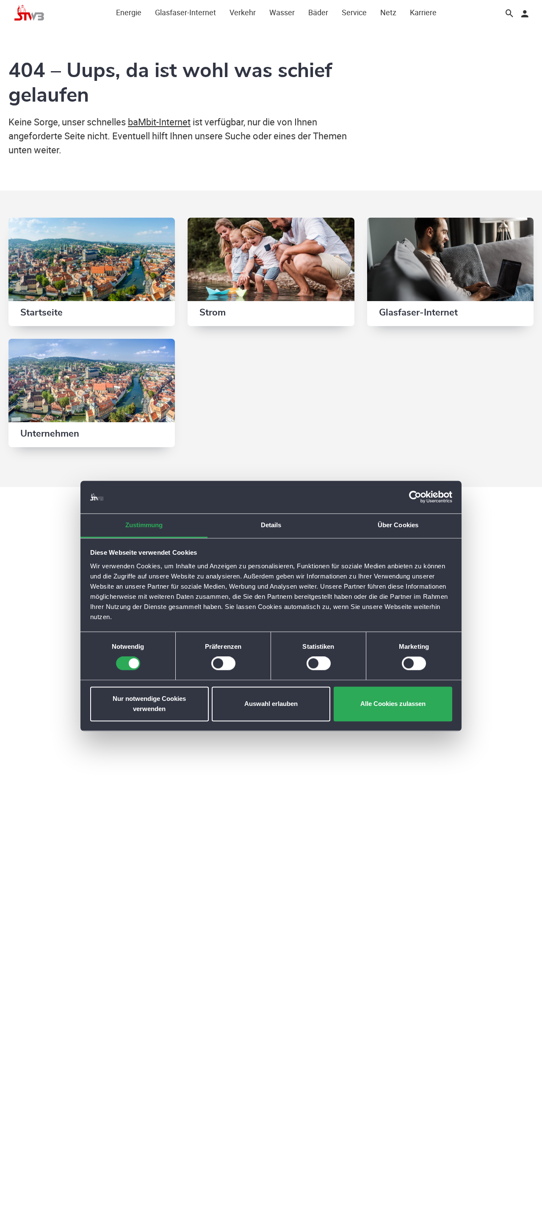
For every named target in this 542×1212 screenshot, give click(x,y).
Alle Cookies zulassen (393, 703)
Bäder (318, 12)
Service (354, 12)
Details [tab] (271, 525)
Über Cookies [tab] (398, 525)
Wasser (282, 12)
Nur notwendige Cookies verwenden (149, 703)
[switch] (223, 663)
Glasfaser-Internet (185, 12)
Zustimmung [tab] (144, 525)
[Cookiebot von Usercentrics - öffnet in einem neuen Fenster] (415, 497)
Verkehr (243, 12)
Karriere (423, 12)
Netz (388, 12)
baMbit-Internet (159, 122)
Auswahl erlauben (271, 703)
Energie (128, 12)
